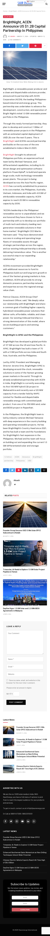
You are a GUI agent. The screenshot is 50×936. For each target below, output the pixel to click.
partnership (8, 461)
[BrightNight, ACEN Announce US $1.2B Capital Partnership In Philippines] (25, 65)
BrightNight (9, 141)
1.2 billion (8, 457)
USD (29, 461)
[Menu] (4, 4)
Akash (12, 36)
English (32, 1)
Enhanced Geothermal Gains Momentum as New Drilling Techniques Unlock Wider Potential (30, 754)
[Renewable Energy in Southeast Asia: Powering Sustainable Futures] (25, 4)
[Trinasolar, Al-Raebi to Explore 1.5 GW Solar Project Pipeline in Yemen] (25, 553)
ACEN (6, 186)
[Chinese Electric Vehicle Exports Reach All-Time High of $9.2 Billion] (8, 769)
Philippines (20, 461)
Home (5, 11)
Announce (26, 457)
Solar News (8, 16)
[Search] (46, 4)
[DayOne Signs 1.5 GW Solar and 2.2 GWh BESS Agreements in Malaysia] (25, 592)
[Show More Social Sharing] (44, 46)
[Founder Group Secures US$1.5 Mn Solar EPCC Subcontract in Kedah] (25, 514)
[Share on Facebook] (9, 46)
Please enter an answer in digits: (19, 688)
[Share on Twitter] (22, 46)
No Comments (15, 40)
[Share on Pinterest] (35, 46)
